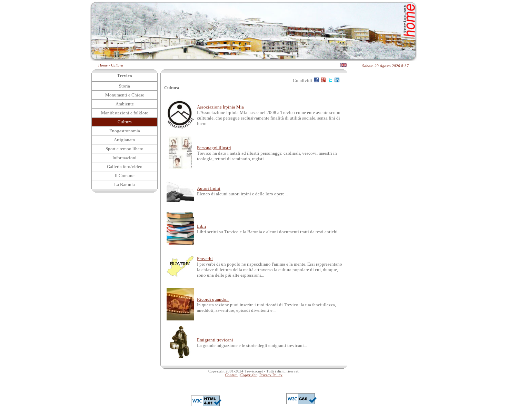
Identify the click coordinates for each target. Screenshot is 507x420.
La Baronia (124, 184)
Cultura (117, 65)
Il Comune (125, 175)
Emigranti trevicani (215, 339)
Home (103, 65)
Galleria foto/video (124, 166)
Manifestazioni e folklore (124, 112)
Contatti (231, 375)
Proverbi (205, 258)
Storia (124, 86)
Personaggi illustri (214, 147)
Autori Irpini (208, 188)
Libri (201, 226)
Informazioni (124, 157)
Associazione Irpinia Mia (220, 107)
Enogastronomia (124, 130)
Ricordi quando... (213, 299)
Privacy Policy (270, 375)
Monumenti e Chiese (124, 95)
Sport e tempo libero (124, 148)
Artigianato (124, 139)
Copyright (248, 375)
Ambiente (125, 103)
